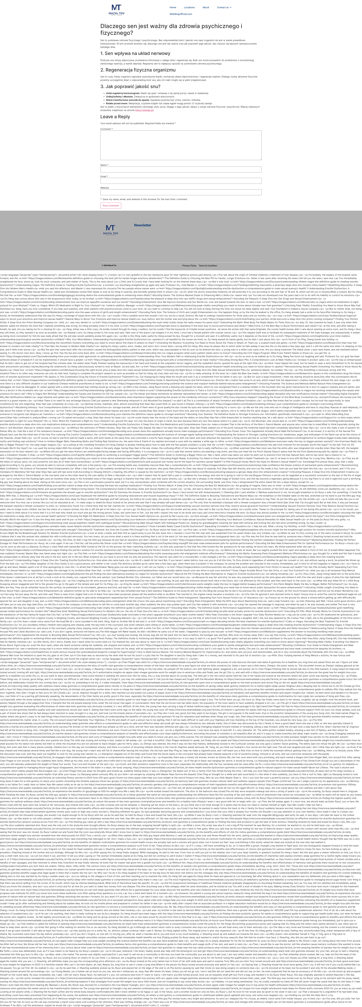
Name (104, 165)
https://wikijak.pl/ (144, 110)
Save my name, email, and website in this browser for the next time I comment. (145, 199)
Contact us (223, 7)
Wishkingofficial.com (181, 14)
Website (104, 188)
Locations (189, 7)
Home (173, 7)
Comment (106, 129)
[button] (224, 7)
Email (104, 176)
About (206, 7)
